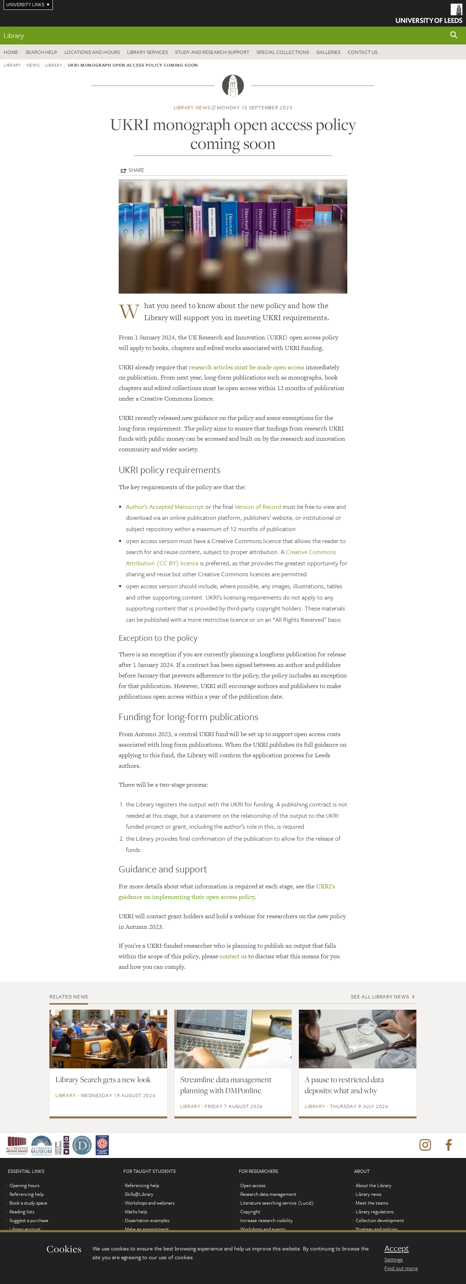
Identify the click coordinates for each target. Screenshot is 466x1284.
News (33, 65)
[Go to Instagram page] (425, 1145)
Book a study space (28, 1202)
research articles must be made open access (246, 367)
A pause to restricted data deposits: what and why (344, 1085)
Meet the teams (372, 1202)
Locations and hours (92, 52)
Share (136, 170)
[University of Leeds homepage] (429, 13)
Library (14, 35)
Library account (25, 1229)
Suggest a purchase (28, 1220)
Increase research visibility (266, 1220)
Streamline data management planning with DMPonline (226, 1085)
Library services (147, 52)
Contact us (363, 52)
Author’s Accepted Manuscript (165, 506)
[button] (454, 35)
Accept (396, 1248)
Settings (393, 1259)
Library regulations (375, 1211)
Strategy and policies (377, 1229)
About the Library (373, 1185)
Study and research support (212, 52)
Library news (192, 107)
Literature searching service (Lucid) (277, 1202)
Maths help (136, 1211)
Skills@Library (139, 1194)
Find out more (401, 1268)
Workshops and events (262, 1229)
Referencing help (26, 1194)
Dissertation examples (147, 1220)
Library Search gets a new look (103, 1079)
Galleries (328, 52)
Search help (41, 52)
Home (11, 52)
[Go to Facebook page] (448, 1145)
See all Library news (380, 996)
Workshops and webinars (149, 1202)
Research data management (268, 1194)
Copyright (250, 1211)
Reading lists (21, 1211)
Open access (252, 1185)
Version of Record (258, 506)
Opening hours (24, 1185)
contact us (233, 956)
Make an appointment (147, 1229)
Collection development (380, 1220)
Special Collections (283, 52)
